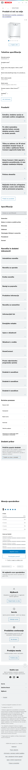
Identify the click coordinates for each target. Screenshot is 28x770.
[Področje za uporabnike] (19, 2)
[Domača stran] (6, 2)
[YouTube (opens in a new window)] (18, 677)
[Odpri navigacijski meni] (26, 2)
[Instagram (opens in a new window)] (14, 677)
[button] (14, 30)
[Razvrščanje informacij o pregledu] (14, 566)
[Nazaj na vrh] (25, 665)
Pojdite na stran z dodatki (10, 457)
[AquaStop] (7, 93)
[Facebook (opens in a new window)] (10, 677)
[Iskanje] (22, 2)
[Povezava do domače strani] (3, 8)
